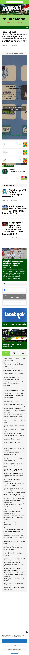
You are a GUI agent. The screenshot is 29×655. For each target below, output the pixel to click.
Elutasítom (14, 645)
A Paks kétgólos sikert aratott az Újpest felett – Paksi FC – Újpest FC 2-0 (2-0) (14, 265)
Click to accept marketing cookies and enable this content (14, 108)
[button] (26, 632)
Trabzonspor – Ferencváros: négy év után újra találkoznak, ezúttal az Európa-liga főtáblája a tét (13, 517)
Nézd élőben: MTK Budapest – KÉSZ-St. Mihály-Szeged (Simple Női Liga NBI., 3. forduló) (13, 475)
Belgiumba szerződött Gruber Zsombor (13, 509)
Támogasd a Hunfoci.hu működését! (12, 346)
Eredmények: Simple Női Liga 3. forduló (13, 388)
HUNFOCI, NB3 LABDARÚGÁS (15, 324)
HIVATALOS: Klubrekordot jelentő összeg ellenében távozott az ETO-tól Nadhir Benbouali (13, 504)
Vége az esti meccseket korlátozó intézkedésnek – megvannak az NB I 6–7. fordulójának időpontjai (13, 458)
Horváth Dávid (9, 165)
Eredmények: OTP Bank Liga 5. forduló (13, 393)
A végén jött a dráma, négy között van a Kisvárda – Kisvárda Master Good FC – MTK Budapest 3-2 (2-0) (13, 228)
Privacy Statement (14, 653)
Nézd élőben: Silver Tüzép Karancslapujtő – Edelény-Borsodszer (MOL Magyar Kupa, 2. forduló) (14, 420)
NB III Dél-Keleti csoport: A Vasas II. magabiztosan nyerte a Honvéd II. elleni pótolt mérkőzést (13, 564)
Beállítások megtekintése (14, 649)
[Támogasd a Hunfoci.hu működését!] (14, 335)
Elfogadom (14, 641)
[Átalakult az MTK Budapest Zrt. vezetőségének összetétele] (5, 191)
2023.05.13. (5, 45)
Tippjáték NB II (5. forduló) (10, 524)
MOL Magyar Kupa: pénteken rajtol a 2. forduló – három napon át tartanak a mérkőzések (13, 553)
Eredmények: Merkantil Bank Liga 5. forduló (14, 390)
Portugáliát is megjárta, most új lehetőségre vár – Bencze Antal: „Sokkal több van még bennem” (13, 547)
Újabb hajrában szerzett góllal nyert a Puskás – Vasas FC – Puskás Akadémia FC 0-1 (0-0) (14, 364)
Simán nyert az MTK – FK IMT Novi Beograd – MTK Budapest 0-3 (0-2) (14, 209)
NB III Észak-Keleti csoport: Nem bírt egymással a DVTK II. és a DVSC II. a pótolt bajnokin (14, 541)
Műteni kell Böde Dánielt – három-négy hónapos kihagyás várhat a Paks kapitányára (13, 531)
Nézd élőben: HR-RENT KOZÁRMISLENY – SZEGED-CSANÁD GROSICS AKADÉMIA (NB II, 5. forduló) (14, 444)
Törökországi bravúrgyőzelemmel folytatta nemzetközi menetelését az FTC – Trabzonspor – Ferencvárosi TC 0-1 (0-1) (14, 494)
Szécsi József (14, 45)
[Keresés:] (14, 1)
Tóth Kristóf (14, 217)
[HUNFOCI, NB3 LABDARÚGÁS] (15, 315)
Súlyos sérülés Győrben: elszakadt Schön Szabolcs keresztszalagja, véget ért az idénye (13, 464)
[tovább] (23, 278)
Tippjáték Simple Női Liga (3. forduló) (12, 522)
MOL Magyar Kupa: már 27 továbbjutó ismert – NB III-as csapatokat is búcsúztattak (13, 383)
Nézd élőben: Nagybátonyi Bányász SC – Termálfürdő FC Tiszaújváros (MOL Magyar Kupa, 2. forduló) (14, 410)
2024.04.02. (5, 238)
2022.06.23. (5, 200)
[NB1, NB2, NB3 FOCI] (14, 14)
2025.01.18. (5, 217)
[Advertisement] (14, 610)
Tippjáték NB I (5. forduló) (9, 527)
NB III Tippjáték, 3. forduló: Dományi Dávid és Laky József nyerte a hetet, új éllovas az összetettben (14, 574)
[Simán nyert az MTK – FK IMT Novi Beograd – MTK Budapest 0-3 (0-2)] (5, 207)
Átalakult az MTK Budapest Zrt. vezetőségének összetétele (14, 193)
